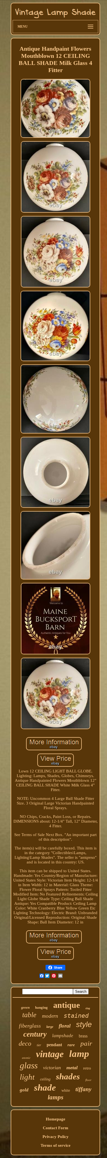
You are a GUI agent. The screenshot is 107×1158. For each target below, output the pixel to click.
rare (71, 1045)
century (35, 1034)
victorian (52, 1067)
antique (66, 1004)
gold (24, 1090)
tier (39, 1045)
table (29, 1015)
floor (88, 1080)
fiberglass (30, 1026)
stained (76, 1015)
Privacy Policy (56, 1136)
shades (68, 1076)
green (25, 1007)
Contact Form (55, 1128)
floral (65, 1026)
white (65, 1090)
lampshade (62, 1035)
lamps (55, 1097)
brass (83, 1036)
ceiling (45, 1079)
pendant (54, 1044)
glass (29, 1065)
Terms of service (56, 1145)
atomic (26, 1057)
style (84, 1024)
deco (25, 1043)
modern (50, 1016)
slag (87, 1008)
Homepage (55, 1119)
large (49, 1027)
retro (87, 1068)
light (27, 1077)
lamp (79, 1053)
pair (86, 1043)
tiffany (83, 1089)
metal (72, 1067)
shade (45, 1088)
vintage (50, 1054)
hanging (41, 1007)
